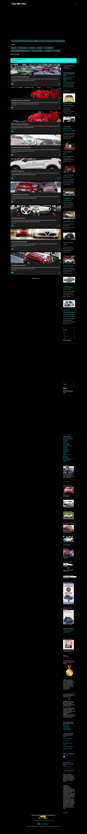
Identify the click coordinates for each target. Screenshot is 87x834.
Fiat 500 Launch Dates (67, 437)
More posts (35, 278)
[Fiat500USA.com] (64, 757)
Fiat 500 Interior (66, 458)
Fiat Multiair (65, 456)
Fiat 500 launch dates (68, 265)
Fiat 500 (13, 47)
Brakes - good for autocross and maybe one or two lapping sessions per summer (69, 78)
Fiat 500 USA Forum (37, 50)
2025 (64, 332)
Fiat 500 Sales (66, 450)
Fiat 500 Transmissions (68, 459)
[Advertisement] (69, 363)
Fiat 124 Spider (49, 47)
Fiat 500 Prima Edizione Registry (20, 50)
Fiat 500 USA (18, 3)
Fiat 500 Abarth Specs (67, 738)
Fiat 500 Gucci (66, 449)
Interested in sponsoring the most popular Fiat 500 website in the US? (69, 631)
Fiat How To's (66, 451)
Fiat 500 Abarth (22, 47)
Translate (73, 578)
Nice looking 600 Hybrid (68, 85)
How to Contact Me (67, 766)
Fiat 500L (39, 47)
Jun (64, 336)
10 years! (65, 81)
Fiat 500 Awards (66, 454)
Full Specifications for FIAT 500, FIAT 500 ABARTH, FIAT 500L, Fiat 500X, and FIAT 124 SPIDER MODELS (38, 41)
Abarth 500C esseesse (67, 748)
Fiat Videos (57, 50)
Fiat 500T (65, 447)
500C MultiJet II (66, 727)
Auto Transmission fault (68, 86)
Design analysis (66, 460)
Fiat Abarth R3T (66, 740)
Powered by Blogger (44, 823)
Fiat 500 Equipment (67, 728)
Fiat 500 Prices (66, 443)
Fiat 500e (65, 442)
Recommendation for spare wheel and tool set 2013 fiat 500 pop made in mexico (69, 83)
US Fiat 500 (65, 440)
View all (14, 61)
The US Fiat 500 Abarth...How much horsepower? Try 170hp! (69, 128)
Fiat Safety (65, 452)
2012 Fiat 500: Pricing (68, 221)
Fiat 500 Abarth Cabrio (67, 445)
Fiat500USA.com (65, 755)
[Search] (76, 3)
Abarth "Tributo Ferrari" (68, 746)
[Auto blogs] (69, 677)
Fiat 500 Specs (66, 724)
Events (64, 453)
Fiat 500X (32, 47)
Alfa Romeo (48, 50)
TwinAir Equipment (67, 729)
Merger (64, 461)
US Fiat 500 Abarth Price (68, 438)
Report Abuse (66, 481)
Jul (64, 334)
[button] (59, 84)
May (65, 338)
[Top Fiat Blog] (69, 699)
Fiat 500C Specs (66, 726)
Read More (65, 812)
